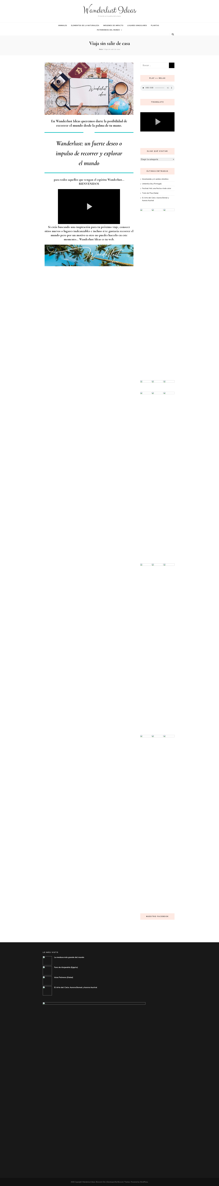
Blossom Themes (123, 1182)
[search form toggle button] (173, 34)
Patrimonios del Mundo (108, 30)
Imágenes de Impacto (113, 26)
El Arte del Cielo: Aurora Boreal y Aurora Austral (75, 987)
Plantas (155, 26)
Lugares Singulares (137, 26)
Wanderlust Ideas (109, 10)
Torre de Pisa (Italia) (150, 193)
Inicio (101, 49)
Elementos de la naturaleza (85, 26)
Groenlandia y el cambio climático (155, 179)
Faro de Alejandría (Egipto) (66, 967)
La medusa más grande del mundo (69, 957)
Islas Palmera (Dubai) (63, 977)
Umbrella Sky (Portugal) (152, 183)
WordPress (144, 1182)
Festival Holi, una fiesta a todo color (156, 188)
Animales (62, 26)
